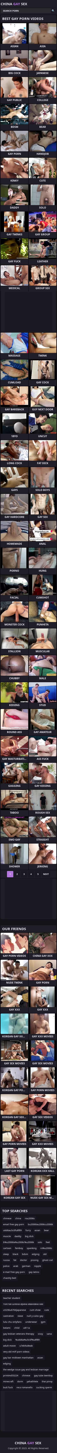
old (45, 1254)
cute (46, 1309)
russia (6, 1260)
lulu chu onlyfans (12, 1321)
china (18, 1218)
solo (40, 1242)
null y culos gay (35, 1315)
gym (43, 1321)
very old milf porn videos (16, 1351)
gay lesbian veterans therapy (18, 1333)
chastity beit (9, 1277)
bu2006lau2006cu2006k (40, 1224)
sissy (40, 1333)
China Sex (14, 3)
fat (14, 1260)
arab (15, 1266)
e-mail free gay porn (14, 1271)
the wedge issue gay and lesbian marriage (26, 1369)
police (6, 1266)
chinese (7, 1218)
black (15, 1254)
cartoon (7, 1248)
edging (35, 1254)
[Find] (53, 10)
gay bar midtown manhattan (18, 1357)
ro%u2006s (46, 1248)
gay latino (34, 1271)
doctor (23, 1260)
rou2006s (30, 1218)
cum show (35, 1309)
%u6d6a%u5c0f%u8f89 (27, 1339)
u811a (26, 1327)
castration (8, 1315)
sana (49, 1333)
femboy (19, 1248)
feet (48, 1242)
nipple (37, 1266)
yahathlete (32, 1381)
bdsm (25, 1254)
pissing (34, 1260)
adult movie (9, 1345)
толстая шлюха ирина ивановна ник (23, 1303)
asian (37, 1230)
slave (20, 1315)
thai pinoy (47, 1381)
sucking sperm (44, 1387)
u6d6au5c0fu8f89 (12, 1230)
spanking (32, 1248)
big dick (29, 1236)
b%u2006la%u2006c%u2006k (18, 1242)
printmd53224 (10, 1375)
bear (46, 1230)
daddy (18, 1236)
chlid (16, 1327)
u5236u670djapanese (14, 1309)
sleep (6, 1254)
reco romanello (24, 1387)
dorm (20, 1381)
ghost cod (47, 1260)
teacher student (11, 1298)
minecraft (8, 1381)
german (26, 1266)
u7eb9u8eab (26, 1345)
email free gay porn (13, 1224)
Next (46, 874)
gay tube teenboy (43, 1375)
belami (6, 1327)
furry (28, 1230)
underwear (31, 1321)
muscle (7, 1236)
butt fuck (8, 1387)
